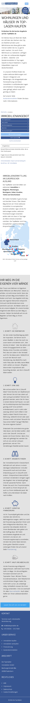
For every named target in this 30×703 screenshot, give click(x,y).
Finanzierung (11, 549)
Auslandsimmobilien (10, 98)
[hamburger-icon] (26, 4)
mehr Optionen (14, 137)
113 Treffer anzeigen (15, 134)
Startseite (4, 112)
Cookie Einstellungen (10, 692)
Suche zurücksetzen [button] (15, 141)
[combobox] (15, 119)
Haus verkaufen (14, 591)
